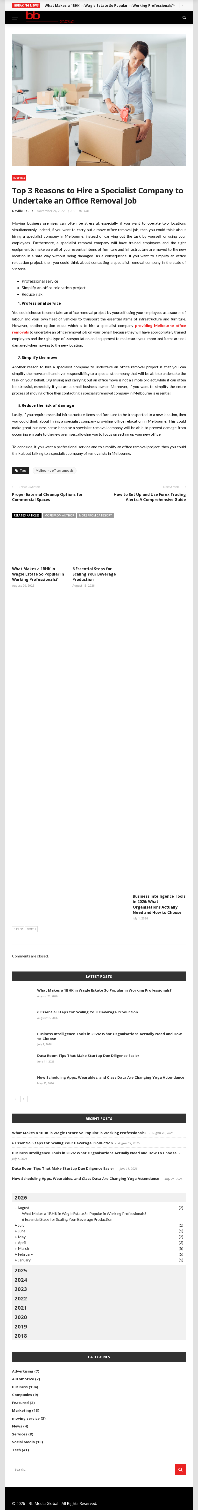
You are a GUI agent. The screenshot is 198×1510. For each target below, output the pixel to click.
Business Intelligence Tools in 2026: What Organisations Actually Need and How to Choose (159, 904)
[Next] (24, 1099)
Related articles (27, 515)
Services (19, 1434)
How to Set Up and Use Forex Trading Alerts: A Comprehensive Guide (150, 497)
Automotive (23, 1378)
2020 (20, 1316)
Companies (22, 1394)
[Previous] (15, 1099)
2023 (20, 1288)
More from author (59, 515)
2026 (20, 1197)
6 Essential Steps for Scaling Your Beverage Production (94, 574)
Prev (19, 929)
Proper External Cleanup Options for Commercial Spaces (47, 497)
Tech (16, 1449)
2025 (20, 1270)
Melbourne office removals (54, 470)
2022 (20, 1298)
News (17, 1426)
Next (30, 929)
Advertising (22, 1371)
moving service (26, 1418)
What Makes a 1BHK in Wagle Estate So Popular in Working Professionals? (38, 574)
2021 (20, 1307)
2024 (20, 1279)
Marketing (21, 1410)
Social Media (23, 1441)
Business (19, 177)
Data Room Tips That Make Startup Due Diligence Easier (88, 1055)
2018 (20, 1335)
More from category (95, 515)
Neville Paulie (22, 211)
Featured (20, 1402)
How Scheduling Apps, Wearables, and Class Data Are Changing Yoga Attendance (110, 1077)
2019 (20, 1326)
